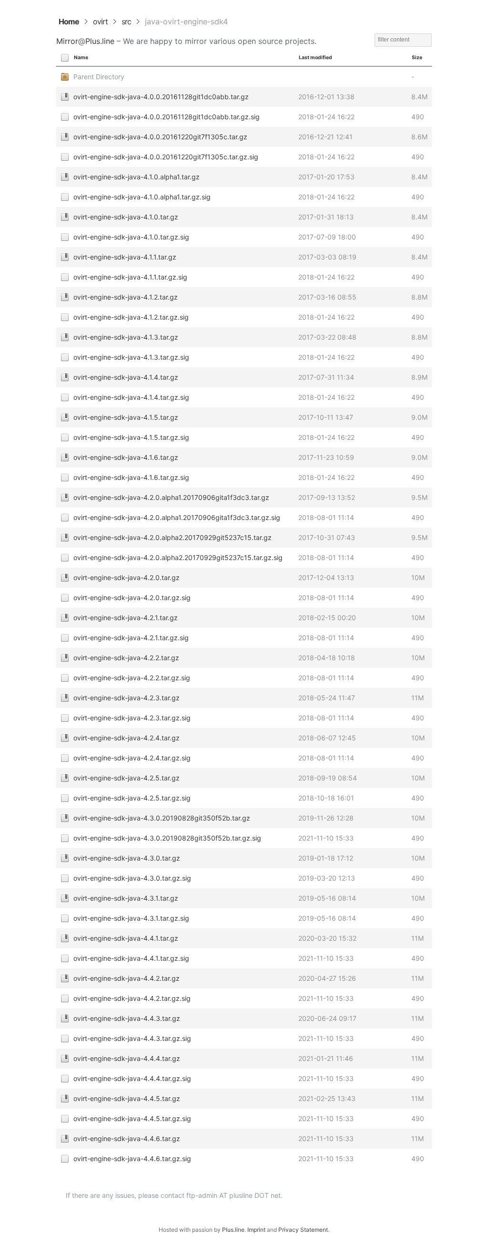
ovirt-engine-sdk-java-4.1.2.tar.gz (125, 297)
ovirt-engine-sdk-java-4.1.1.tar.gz (124, 257)
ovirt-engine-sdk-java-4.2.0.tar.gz (126, 577)
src (126, 21)
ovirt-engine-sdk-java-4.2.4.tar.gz (126, 738)
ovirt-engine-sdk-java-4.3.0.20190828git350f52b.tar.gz (161, 818)
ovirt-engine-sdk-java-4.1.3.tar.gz (125, 337)
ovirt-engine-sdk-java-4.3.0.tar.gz (126, 858)
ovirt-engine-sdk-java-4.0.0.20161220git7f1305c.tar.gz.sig (165, 157)
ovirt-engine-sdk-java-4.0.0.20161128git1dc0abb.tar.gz (161, 97)
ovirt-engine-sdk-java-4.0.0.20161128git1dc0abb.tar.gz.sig (166, 117)
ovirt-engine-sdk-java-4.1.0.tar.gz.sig (131, 237)
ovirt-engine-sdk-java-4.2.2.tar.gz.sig (131, 678)
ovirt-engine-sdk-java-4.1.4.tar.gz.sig (131, 397)
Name (81, 57)
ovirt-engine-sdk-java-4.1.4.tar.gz (125, 377)
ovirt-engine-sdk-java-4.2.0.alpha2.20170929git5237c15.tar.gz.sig (178, 557)
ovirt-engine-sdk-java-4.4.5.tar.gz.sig (132, 1118)
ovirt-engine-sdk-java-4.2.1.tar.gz (125, 617)
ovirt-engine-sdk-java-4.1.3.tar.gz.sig (131, 357)
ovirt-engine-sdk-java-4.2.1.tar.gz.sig (131, 638)
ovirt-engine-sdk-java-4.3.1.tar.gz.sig (131, 918)
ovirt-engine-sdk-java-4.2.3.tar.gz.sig (132, 718)
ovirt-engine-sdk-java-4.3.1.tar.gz (125, 898)
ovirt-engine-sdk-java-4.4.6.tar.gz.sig (132, 1158)
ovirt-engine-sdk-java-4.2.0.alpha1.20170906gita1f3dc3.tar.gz (171, 497)
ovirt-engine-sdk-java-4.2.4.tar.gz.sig (132, 758)
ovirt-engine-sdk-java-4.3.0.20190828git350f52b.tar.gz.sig (167, 838)
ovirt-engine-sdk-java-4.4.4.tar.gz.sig (132, 1078)
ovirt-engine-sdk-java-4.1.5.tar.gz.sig (131, 437)
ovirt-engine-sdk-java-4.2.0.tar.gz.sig (132, 597)
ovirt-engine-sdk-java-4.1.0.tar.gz (125, 217)
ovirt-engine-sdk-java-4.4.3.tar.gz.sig (132, 1038)
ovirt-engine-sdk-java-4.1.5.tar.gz (125, 417)
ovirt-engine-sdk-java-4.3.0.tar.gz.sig (132, 878)
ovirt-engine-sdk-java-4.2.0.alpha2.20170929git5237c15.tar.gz (172, 537)
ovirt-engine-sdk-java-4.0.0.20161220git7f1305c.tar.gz (160, 137)
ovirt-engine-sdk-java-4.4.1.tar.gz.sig (131, 958)
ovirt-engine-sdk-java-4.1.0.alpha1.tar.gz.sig (142, 197)
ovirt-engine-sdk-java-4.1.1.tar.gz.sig (130, 277)
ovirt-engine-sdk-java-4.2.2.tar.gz (126, 658)
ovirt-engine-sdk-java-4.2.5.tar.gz (126, 778)
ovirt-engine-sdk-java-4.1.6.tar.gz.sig (131, 477)
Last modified (315, 57)
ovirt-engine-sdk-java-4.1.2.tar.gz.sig (131, 317)
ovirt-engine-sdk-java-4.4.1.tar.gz (125, 938)
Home (69, 21)
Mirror (67, 41)
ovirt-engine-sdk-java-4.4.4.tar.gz (126, 1058)
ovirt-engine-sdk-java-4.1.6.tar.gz (125, 457)
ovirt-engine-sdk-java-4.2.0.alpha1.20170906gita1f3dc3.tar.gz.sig (176, 517)
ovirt (100, 21)
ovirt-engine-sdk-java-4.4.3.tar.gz (126, 1018)
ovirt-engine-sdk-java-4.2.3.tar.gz (126, 698)
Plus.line (99, 41)
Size (417, 57)
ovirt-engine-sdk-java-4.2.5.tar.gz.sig (132, 798)
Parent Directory (98, 77)
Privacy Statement (303, 1229)
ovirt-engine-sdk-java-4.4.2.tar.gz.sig (132, 998)
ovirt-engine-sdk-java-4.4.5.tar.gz (126, 1098)
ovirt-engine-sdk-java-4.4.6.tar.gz (126, 1138)
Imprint (256, 1229)
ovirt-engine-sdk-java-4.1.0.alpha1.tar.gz (136, 177)
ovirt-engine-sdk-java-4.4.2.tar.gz (126, 978)
